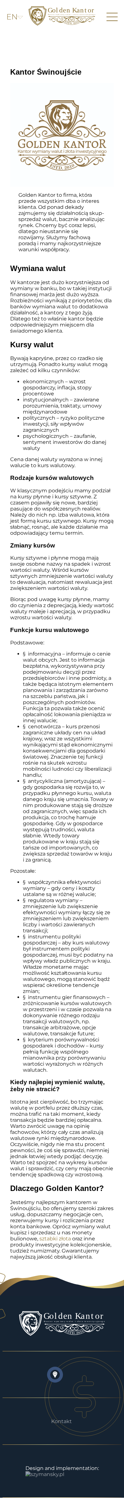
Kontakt (61, 1421)
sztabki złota (55, 1239)
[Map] (55, 1375)
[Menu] (112, 17)
